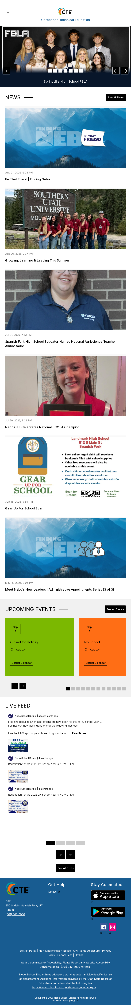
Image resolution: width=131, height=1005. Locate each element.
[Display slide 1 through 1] (68, 688)
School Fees (64, 955)
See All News (116, 97)
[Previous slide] (60, 854)
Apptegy (71, 1000)
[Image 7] (81, 71)
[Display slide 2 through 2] (73, 688)
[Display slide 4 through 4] (83, 688)
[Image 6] (76, 71)
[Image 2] (55, 71)
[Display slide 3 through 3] (78, 688)
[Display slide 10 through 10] (114, 688)
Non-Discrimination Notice (55, 950)
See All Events (115, 609)
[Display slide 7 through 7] (98, 688)
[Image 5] (71, 71)
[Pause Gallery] (6, 70)
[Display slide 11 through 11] (119, 688)
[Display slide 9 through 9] (109, 688)
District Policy (28, 950)
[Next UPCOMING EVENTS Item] (22, 686)
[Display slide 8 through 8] (103, 688)
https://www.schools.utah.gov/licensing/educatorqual (64, 987)
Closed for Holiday (24, 642)
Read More (79, 733)
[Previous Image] (116, 70)
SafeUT (53, 891)
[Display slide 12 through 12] (124, 688)
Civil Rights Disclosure (86, 950)
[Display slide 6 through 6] (93, 688)
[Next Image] (124, 70)
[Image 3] (60, 71)
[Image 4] (65, 71)
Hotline (79, 955)
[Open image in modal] (18, 745)
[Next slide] (70, 854)
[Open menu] (8, 13)
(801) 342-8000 (15, 914)
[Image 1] (50, 71)
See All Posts (65, 868)
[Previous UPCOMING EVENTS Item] (15, 686)
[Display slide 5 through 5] (88, 688)
